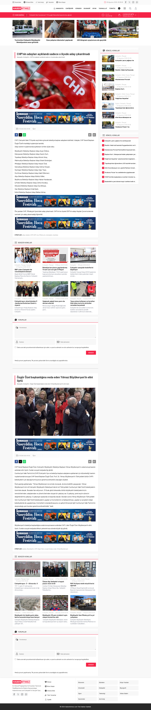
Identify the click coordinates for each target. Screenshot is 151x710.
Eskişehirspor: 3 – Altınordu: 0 (26, 583)
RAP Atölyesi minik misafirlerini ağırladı (82, 584)
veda (54, 549)
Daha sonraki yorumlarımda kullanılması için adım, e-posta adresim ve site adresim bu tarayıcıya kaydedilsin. (53, 347)
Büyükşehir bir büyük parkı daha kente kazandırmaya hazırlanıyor (27, 616)
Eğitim (117, 103)
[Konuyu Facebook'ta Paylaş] (16, 134)
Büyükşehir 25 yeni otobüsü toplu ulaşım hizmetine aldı (55, 616)
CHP (31, 235)
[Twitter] (129, 2)
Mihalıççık (42, 235)
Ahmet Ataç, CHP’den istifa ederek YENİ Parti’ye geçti (47, 15)
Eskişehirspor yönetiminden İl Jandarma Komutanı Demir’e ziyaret (26, 303)
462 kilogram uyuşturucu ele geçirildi (91, 40)
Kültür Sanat (81, 579)
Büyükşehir (30, 549)
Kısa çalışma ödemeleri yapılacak (59, 40)
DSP (34, 235)
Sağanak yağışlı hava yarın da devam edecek (54, 302)
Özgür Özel (41, 549)
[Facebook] (125, 2)
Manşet (23, 265)
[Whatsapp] (137, 2)
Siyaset (28, 265)
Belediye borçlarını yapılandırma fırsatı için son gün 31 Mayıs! (55, 268)
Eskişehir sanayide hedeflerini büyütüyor (81, 268)
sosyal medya (48, 549)
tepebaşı (55, 235)
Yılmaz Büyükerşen (62, 549)
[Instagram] (133, 2)
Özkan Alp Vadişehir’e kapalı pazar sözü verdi (53, 582)
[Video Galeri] (119, 8)
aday (23, 235)
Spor (27, 579)
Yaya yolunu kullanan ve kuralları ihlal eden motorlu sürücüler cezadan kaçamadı (82, 303)
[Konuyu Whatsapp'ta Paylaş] (24, 134)
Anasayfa (19, 57)
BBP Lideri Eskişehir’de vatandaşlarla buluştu (23, 270)
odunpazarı (49, 235)
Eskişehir (26, 57)
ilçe (38, 235)
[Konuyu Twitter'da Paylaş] (20, 134)
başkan (28, 235)
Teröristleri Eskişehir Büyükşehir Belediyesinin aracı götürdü (27, 41)
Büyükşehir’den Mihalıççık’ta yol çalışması (82, 616)
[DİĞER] (124, 8)
